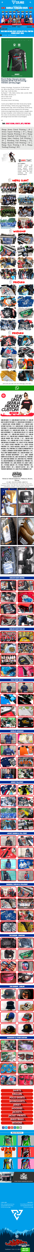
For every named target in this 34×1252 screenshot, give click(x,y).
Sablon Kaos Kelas (19, 432)
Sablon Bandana (8, 461)
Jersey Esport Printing (11, 132)
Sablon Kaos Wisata (18, 434)
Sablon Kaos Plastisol (19, 420)
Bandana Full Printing (23, 461)
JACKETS (17, 1112)
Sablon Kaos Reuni (18, 430)
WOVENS (17, 1122)
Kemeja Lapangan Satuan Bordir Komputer (15, 451)
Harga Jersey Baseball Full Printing (17, 135)
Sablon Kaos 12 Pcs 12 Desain (20, 441)
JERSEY (17, 1104)
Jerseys (17, 123)
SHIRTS (17, 1090)
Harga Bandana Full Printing (14, 143)
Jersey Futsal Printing (26, 443)
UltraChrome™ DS (12, 89)
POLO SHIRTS (17, 1097)
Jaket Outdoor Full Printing (23, 457)
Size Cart (3, 98)
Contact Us (19, 1224)
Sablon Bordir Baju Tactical (10, 438)
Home (15, 1224)
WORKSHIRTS (17, 1101)
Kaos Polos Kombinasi (22, 469)
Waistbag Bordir (9, 459)
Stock (10, 96)
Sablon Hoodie (25, 453)
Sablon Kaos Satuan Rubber (11, 424)
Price (2, 100)
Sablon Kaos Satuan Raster (17, 428)
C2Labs (5, 35)
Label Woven (17, 463)
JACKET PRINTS (17, 1115)
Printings (27, 123)
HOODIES (17, 1108)
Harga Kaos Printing (10, 145)
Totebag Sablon (9, 465)
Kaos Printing (5, 463)
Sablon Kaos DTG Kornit (8, 443)
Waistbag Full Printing (16, 140)
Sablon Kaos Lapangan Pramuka (19, 436)
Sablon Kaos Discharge (24, 422)
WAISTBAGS (17, 1119)
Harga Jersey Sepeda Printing (17, 133)
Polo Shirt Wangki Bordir (9, 453)
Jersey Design (10, 123)
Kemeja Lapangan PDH (24, 449)
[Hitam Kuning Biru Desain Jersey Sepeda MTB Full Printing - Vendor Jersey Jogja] (8, 1164)
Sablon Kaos (4, 420)
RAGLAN (17, 1094)
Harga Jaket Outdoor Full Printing (16, 138)
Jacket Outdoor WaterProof (10, 455)
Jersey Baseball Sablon (17, 447)
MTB (22, 123)
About (17, 1224)
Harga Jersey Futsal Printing (14, 129)
